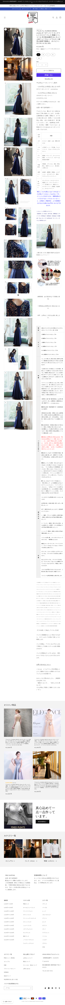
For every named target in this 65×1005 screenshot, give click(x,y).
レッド (44, 911)
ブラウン (44, 943)
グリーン (44, 918)
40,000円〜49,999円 (9, 936)
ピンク (44, 922)
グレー (44, 929)
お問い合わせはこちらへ (43, 664)
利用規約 (6, 972)
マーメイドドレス (27, 911)
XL (53, 54)
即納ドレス (26, 904)
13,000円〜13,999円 (9, 918)
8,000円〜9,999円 (8, 907)
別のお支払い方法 (49, 78)
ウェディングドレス (28, 943)
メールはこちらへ (55, 403)
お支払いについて (27, 958)
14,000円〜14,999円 (9, 922)
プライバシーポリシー (10, 968)
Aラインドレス (27, 914)
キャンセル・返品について (30, 965)
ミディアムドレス (27, 929)
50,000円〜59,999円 (9, 939)
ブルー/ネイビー (46, 914)
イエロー (44, 939)
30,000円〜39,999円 (9, 932)
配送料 (42, 48)
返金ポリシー (7, 976)
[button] (4, 17)
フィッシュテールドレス (29, 918)
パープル (44, 907)
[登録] (30, 988)
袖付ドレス (26, 936)
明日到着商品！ (42, 821)
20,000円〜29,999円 (9, 929)
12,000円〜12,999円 (9, 914)
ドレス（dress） (30, 861)
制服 (5, 965)
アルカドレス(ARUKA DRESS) (30, 1001)
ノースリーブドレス (28, 939)
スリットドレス (27, 922)
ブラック (44, 904)
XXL (39, 58)
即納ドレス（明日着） (10, 958)
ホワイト (44, 925)
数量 (37, 61)
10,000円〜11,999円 (9, 911)
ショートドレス (27, 925)
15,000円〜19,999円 (9, 925)
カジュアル (9, 861)
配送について (26, 961)
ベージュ (44, 936)
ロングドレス (26, 932)
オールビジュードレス (29, 907)
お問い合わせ (26, 968)
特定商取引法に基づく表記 (11, 979)
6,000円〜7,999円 (8, 904)
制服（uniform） (49, 861)
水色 (43, 947)
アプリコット (45, 932)
